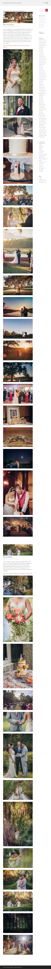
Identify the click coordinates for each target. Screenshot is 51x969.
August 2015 (41, 47)
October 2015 (42, 44)
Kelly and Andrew (42, 26)
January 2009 (42, 129)
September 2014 (42, 62)
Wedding (13, 26)
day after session (43, 154)
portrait (40, 166)
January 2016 (42, 39)
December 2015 (42, 41)
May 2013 (41, 82)
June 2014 (41, 67)
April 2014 (41, 68)
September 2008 (42, 135)
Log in (40, 177)
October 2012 (42, 92)
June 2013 (41, 81)
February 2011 (42, 115)
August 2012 (41, 95)
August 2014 (41, 64)
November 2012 (42, 90)
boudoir (40, 148)
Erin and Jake (41, 17)
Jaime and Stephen (8, 24)
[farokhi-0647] (18, 550)
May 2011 (41, 112)
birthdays (41, 146)
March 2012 (41, 102)
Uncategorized (42, 168)
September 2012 (42, 93)
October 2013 (42, 78)
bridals (40, 149)
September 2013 (42, 79)
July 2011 (41, 110)
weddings (41, 171)
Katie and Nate (41, 24)
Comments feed (42, 180)
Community (41, 151)
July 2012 (41, 96)
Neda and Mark (7, 557)
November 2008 (42, 132)
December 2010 (42, 118)
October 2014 (42, 61)
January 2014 (42, 73)
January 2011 (41, 116)
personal (41, 165)
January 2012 (42, 106)
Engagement (42, 155)
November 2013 (42, 76)
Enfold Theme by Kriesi (18, 967)
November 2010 (42, 119)
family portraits (42, 161)
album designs (42, 143)
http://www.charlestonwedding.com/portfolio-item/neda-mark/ (18, 573)
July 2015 (41, 48)
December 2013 (42, 75)
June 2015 (41, 50)
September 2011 (42, 109)
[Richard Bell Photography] (12, 3)
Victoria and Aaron (42, 19)
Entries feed (42, 179)
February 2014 (42, 72)
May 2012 (41, 99)
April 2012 (41, 101)
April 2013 (41, 84)
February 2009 (42, 127)
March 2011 (41, 113)
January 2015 (42, 56)
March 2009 (41, 126)
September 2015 (42, 45)
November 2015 (42, 42)
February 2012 (42, 104)
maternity (41, 163)
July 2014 (41, 65)
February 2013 (42, 87)
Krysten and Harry (42, 22)
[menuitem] (43, 3)
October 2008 (42, 133)
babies (40, 144)
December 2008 (42, 130)
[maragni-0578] (18, 17)
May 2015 (41, 51)
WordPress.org (42, 182)
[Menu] (46, 3)
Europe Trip (41, 157)
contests (41, 152)
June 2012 (41, 98)
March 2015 (41, 55)
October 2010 (42, 121)
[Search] (43, 3)
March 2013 (41, 85)
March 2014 (41, 70)
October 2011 (42, 107)
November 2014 (42, 59)
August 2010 (41, 124)
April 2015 (41, 53)
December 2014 (42, 58)
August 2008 (41, 137)
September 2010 (42, 123)
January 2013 (42, 89)
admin (18, 26)
